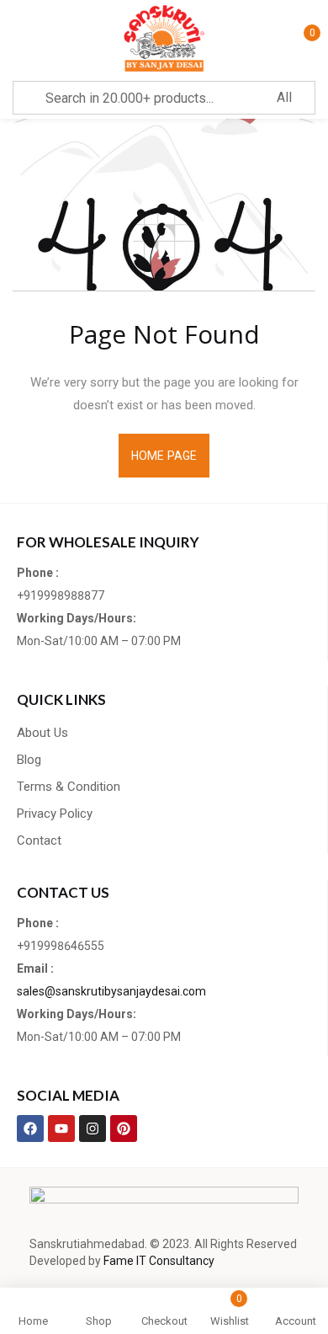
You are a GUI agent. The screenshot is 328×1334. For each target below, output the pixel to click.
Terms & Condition (68, 786)
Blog (29, 759)
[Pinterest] (123, 1128)
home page (164, 455)
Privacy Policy (55, 813)
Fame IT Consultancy (158, 1260)
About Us (42, 732)
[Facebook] (30, 1128)
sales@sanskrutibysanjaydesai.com (111, 991)
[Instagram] (92, 1128)
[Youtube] (61, 1128)
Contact (39, 840)
